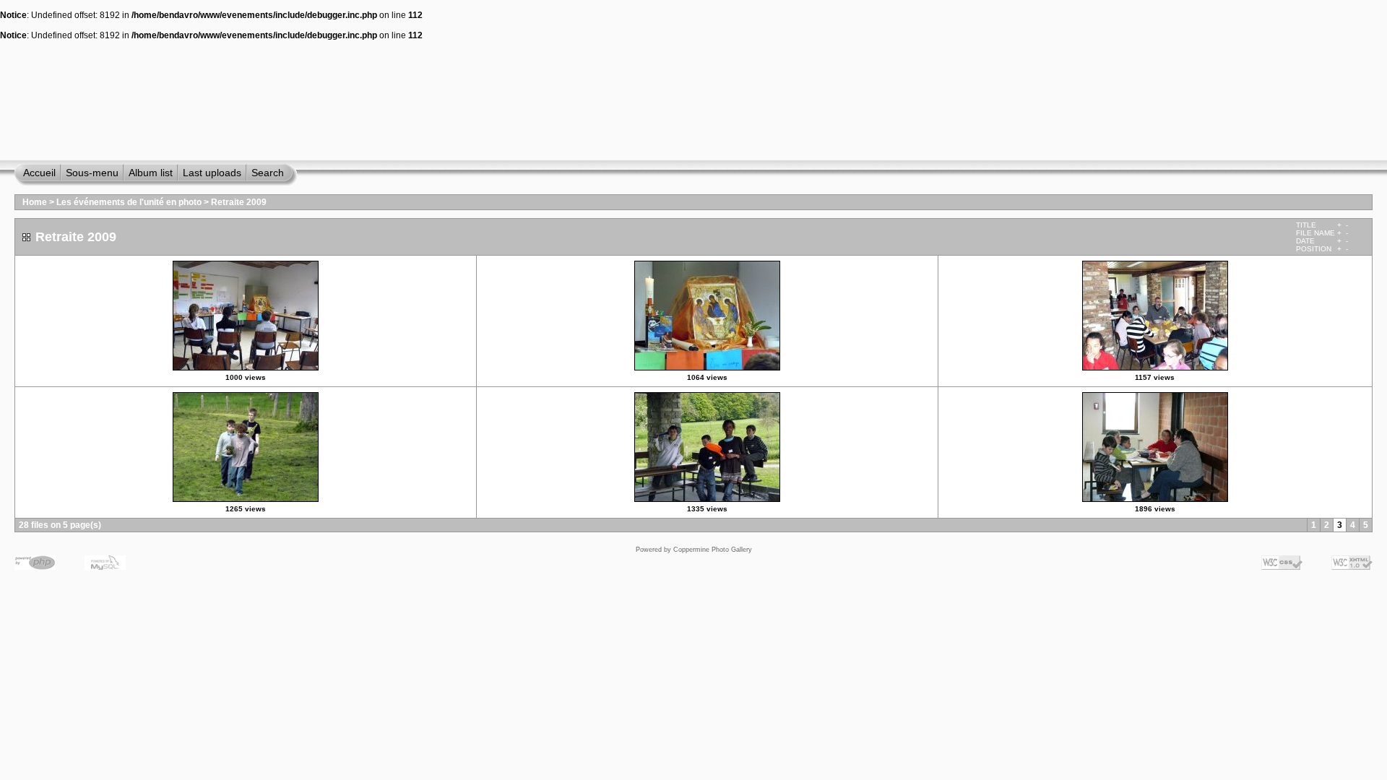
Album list (151, 172)
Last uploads (212, 172)
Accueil (39, 172)
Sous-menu (92, 172)
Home (34, 202)
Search (267, 172)
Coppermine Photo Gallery (712, 549)
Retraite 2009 (239, 202)
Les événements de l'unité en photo (129, 202)
